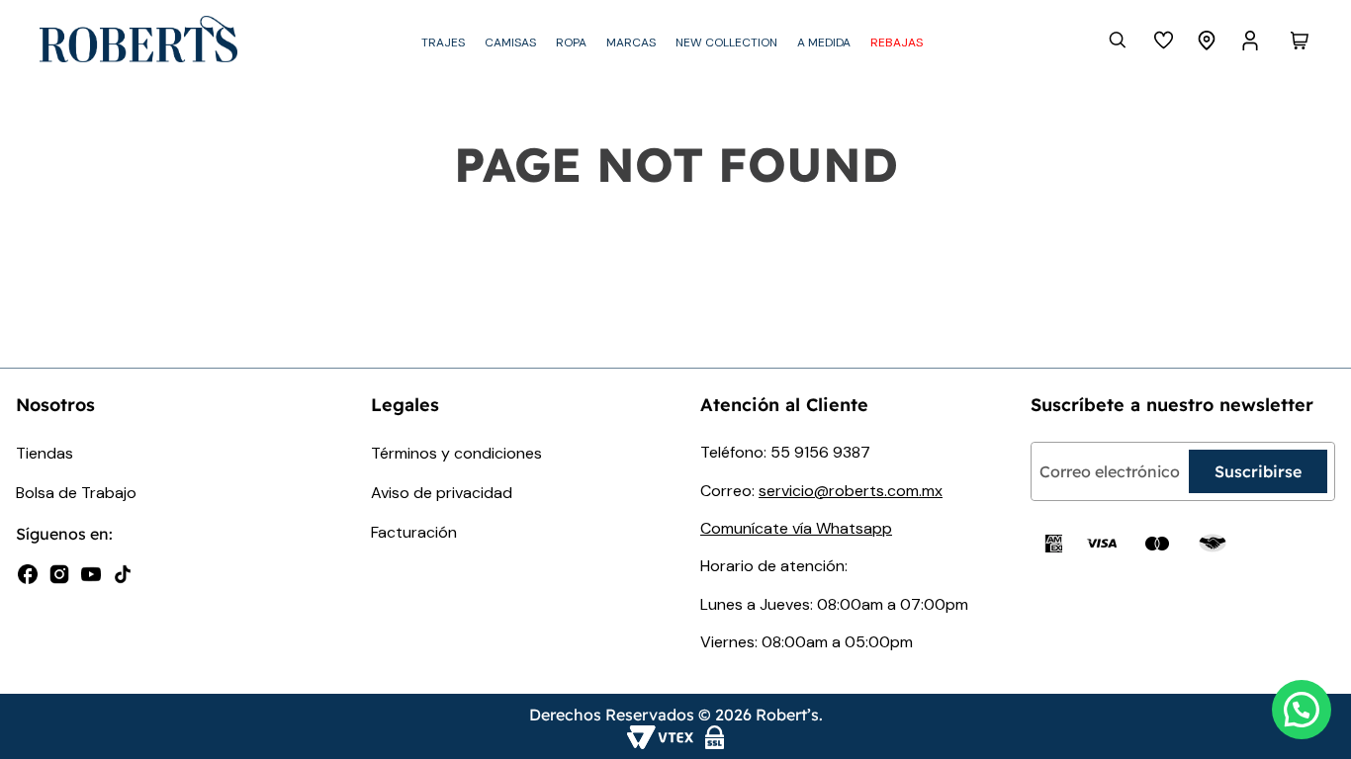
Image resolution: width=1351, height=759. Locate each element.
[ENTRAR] (1252, 40)
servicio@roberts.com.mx (851, 490)
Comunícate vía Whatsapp (796, 528)
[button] (1301, 709)
